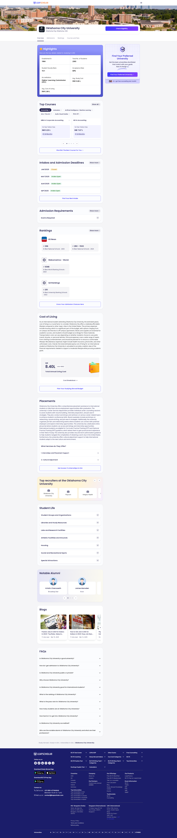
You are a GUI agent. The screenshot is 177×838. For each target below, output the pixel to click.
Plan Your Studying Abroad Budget (70, 389)
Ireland (73, 785)
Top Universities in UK (77, 794)
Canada (73, 780)
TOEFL (127, 785)
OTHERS (138, 832)
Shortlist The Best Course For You (69, 150)
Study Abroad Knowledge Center (114, 788)
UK (71, 778)
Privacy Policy (75, 820)
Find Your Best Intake (70, 198)
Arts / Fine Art (46, 114)
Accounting (45, 110)
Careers (91, 778)
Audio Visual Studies (62, 114)
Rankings (61, 38)
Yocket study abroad (95, 783)
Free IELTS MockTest (113, 776)
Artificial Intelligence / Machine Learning (78, 110)
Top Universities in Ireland (78, 799)
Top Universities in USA (78, 792)
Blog (108, 785)
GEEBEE (91, 785)
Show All (76, 114)
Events (109, 791)
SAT (126, 787)
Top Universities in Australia (79, 797)
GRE (126, 790)
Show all (95, 104)
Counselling (110, 798)
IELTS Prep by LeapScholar (133, 778)
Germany (73, 787)
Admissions (51, 38)
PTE (126, 788)
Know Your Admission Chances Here (70, 304)
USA (72, 776)
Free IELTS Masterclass (114, 778)
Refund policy (75, 825)
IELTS (108, 796)
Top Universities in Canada (79, 795)
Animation (57, 110)
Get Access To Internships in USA (70, 468)
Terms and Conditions (77, 823)
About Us (91, 776)
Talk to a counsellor (112, 780)
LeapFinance (129, 776)
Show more (94, 163)
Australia (73, 782)
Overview (40, 38)
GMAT (126, 792)
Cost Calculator (111, 782)
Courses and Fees (73, 38)
